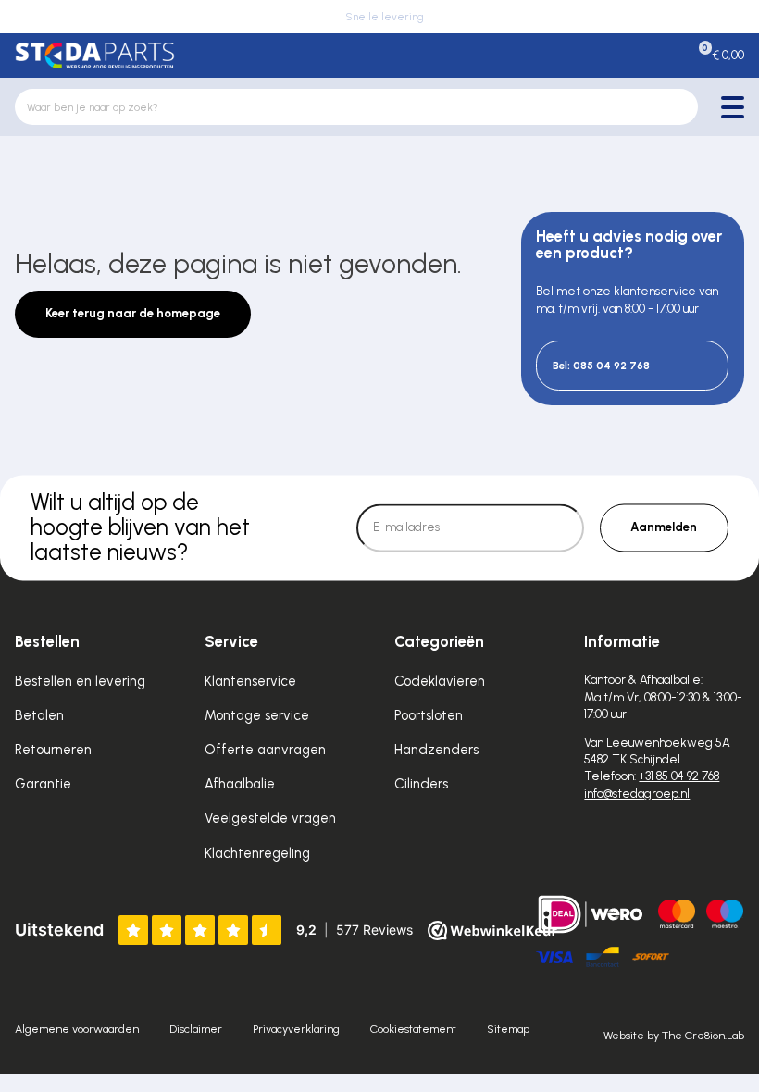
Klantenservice (250, 681)
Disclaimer (195, 1029)
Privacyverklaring (296, 1029)
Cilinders (421, 784)
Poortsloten (428, 715)
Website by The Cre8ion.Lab (673, 1035)
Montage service (257, 715)
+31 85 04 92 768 (679, 776)
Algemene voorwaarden (77, 1029)
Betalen (39, 715)
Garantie (43, 784)
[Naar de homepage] (94, 55)
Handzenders (436, 749)
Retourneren (53, 749)
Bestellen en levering (80, 681)
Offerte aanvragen (265, 749)
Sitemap (508, 1029)
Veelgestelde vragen (270, 818)
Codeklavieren (439, 681)
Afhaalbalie (240, 784)
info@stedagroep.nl (637, 793)
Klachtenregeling (257, 853)
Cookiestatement (413, 1029)
